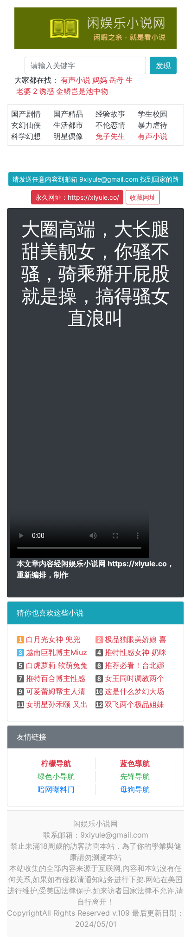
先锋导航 (135, 776)
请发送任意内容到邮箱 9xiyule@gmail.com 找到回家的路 (96, 179)
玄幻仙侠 (26, 125)
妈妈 (99, 80)
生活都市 (68, 125)
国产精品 (68, 113)
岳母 (116, 80)
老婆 (23, 91)
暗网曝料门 (56, 789)
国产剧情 (26, 113)
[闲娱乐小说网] (95, 27)
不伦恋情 (110, 125)
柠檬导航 (56, 763)
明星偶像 (68, 136)
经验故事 (110, 113)
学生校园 (152, 113)
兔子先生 (110, 136)
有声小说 (75, 80)
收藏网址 (143, 197)
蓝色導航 (135, 763)
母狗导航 (135, 789)
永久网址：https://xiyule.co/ (77, 197)
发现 (163, 65)
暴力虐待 (152, 125)
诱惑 (46, 91)
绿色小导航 (56, 776)
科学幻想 (26, 136)
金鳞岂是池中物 (82, 91)
